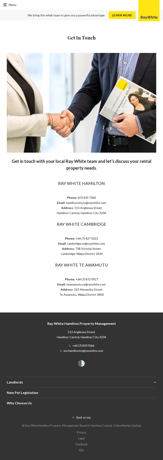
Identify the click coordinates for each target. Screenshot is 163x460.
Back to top (83, 417)
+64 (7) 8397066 (83, 345)
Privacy (81, 432)
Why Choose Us (19, 403)
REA (81, 450)
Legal (81, 438)
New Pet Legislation (22, 392)
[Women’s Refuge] (81, 364)
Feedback (82, 444)
